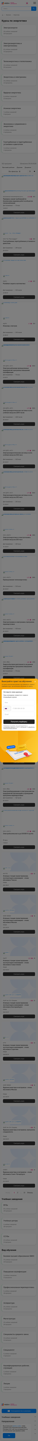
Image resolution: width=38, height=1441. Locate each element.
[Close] (35, 681)
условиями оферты (9, 727)
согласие (23, 727)
